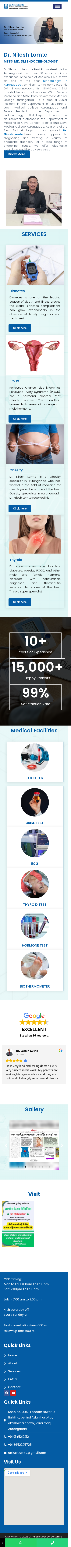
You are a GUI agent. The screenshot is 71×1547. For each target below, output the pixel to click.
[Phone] (52, 1542)
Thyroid (15, 559)
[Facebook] (6, 1393)
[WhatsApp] (20, 1542)
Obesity (16, 470)
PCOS (14, 381)
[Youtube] (13, 1393)
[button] (17, 154)
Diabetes (17, 291)
